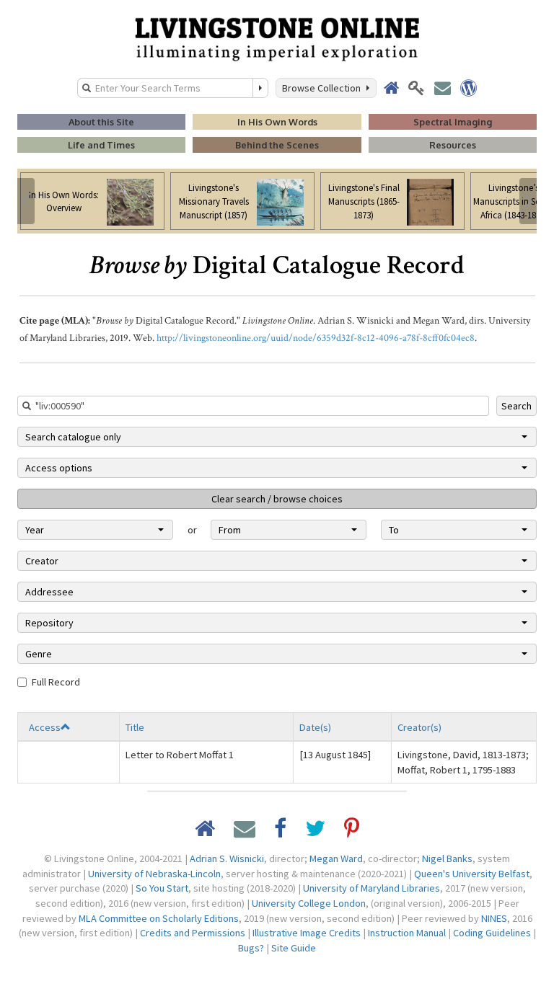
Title (135, 727)
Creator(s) (419, 727)
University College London (309, 903)
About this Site (101, 122)
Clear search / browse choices (277, 498)
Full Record (56, 681)
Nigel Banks (447, 858)
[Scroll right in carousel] (528, 201)
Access (45, 727)
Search (516, 405)
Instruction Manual (407, 932)
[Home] (277, 38)
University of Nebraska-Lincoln (154, 873)
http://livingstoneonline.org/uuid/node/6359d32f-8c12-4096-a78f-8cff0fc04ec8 (316, 338)
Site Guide (293, 947)
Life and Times (101, 145)
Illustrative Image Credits (306, 932)
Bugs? (251, 947)
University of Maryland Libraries (371, 888)
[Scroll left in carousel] (26, 201)
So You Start (162, 888)
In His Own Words (277, 122)
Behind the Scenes (277, 145)
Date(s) (315, 727)
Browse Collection (323, 87)
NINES (494, 918)
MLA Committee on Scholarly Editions (159, 918)
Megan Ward (336, 858)
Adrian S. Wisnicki (227, 858)
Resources (452, 145)
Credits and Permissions (192, 932)
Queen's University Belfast (471, 873)
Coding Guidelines (492, 932)
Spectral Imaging (452, 122)
